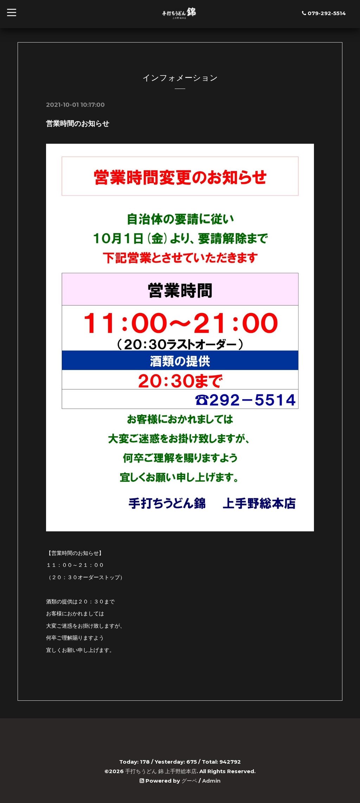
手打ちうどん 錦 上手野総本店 (161, 771)
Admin (211, 780)
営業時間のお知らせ (77, 123)
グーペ (189, 780)
